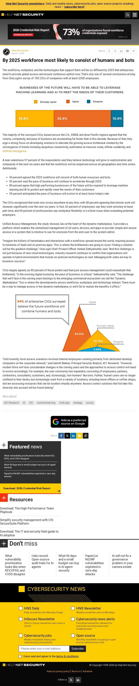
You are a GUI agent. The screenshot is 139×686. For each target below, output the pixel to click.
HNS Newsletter (88, 608)
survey (89, 402)
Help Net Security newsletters (25, 3)
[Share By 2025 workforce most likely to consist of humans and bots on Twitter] (115, 51)
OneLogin (64, 402)
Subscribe (78, 648)
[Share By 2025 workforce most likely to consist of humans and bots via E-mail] (127, 51)
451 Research (11, 402)
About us (76, 671)
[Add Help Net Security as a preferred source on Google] (133, 51)
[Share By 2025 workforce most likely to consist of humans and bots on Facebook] (109, 51)
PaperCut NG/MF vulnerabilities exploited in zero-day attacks (94, 565)
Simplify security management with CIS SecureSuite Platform (26, 521)
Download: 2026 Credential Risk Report (26, 488)
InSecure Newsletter (39, 619)
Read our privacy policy (58, 671)
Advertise (87, 671)
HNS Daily (31, 608)
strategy (78, 402)
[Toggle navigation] (135, 15)
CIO (31, 402)
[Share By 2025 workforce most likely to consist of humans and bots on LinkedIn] (121, 51)
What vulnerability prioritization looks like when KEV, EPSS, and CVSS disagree (15, 565)
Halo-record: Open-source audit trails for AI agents (43, 561)
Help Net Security (20, 50)
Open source (85, 635)
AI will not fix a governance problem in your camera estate (122, 561)
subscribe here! (74, 6)
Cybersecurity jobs (38, 635)
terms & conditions (67, 656)
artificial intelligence (14, 151)
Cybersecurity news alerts (95, 619)
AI (24, 402)
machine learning (46, 402)
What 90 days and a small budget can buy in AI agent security (68, 563)
